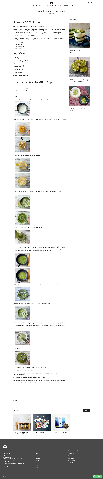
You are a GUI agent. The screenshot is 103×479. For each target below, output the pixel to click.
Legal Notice (71, 462)
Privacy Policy (71, 455)
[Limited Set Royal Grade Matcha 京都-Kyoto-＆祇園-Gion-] (22, 422)
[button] (96, 2)
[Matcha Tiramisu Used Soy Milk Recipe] (79, 35)
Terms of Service (71, 458)
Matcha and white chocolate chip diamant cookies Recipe (78, 80)
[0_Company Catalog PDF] (42, 422)
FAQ (37, 465)
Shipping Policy (71, 460)
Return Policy (71, 453)
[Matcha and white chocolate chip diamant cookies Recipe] (79, 67)
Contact (37, 467)
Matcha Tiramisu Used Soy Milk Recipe (78, 51)
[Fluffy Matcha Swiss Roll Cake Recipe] (79, 96)
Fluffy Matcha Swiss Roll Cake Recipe (78, 109)
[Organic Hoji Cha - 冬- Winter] (61, 422)
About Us (38, 455)
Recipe (37, 462)
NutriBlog (38, 460)
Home (37, 453)
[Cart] (99, 2)
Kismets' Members (39, 469)
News (37, 472)
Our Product (38, 458)
